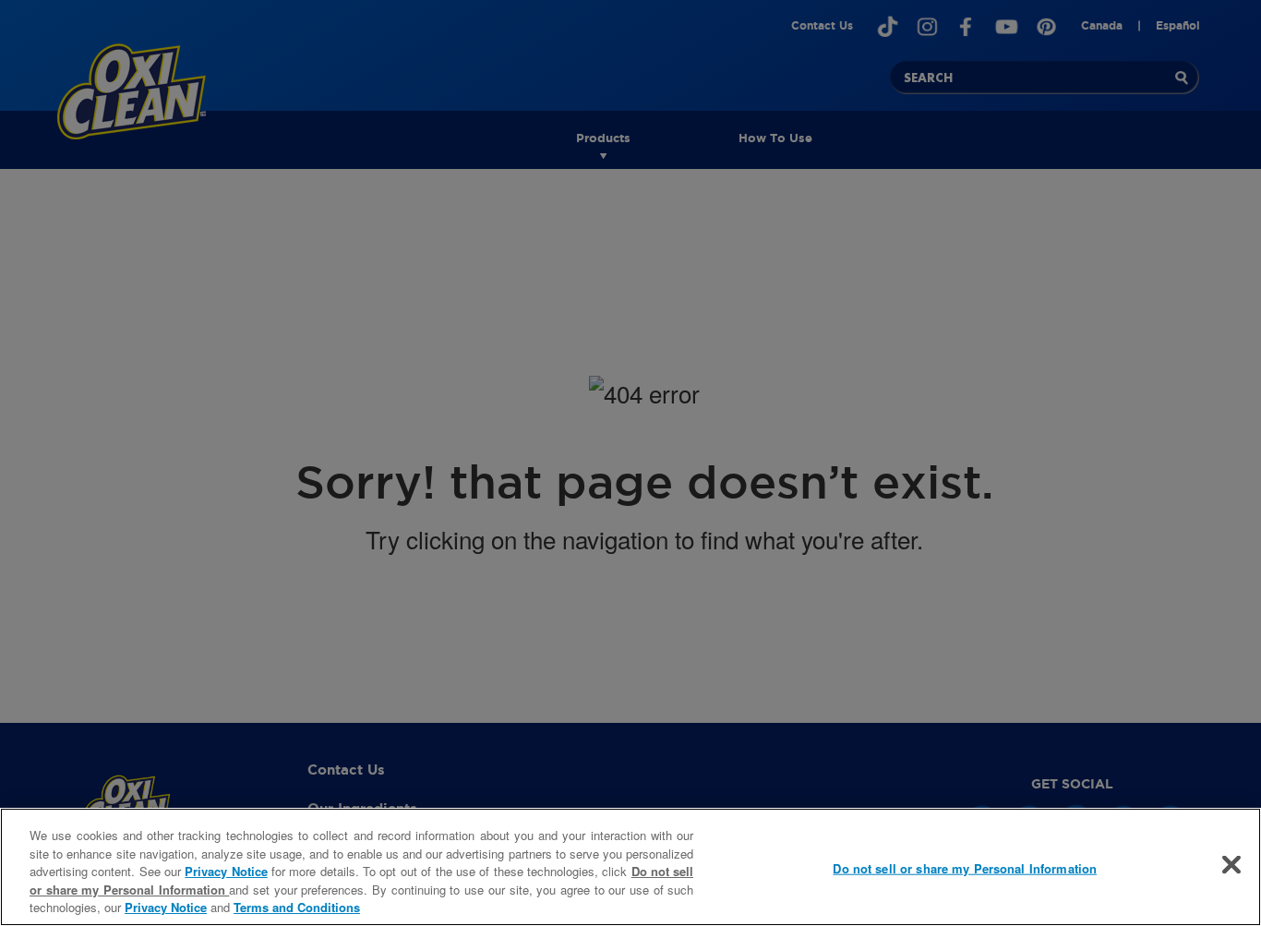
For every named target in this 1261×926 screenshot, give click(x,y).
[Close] (1231, 865)
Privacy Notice (226, 871)
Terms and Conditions (297, 907)
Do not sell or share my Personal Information (965, 868)
